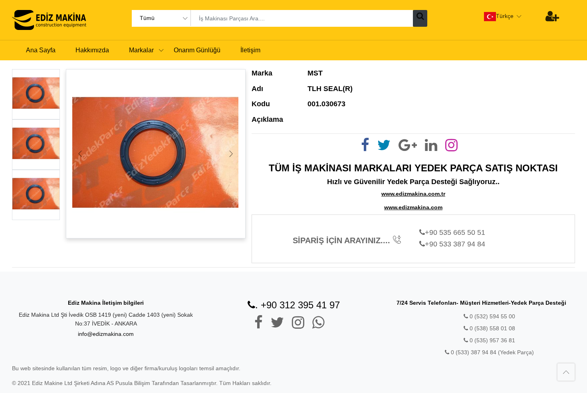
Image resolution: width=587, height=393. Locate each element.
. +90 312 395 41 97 (297, 305)
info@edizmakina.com (106, 334)
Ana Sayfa (41, 50)
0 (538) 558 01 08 (491, 328)
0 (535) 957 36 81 (491, 340)
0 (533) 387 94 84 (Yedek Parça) (492, 352)
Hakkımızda (92, 50)
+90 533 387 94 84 (455, 244)
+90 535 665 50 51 (455, 232)
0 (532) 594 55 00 (491, 316)
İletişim (250, 50)
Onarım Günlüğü (197, 50)
